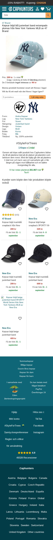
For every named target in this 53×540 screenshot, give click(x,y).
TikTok (38, 419)
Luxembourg (32, 511)
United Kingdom (17, 532)
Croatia (12, 484)
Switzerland (37, 525)
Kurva (18, 131)
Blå (16, 134)
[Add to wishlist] (20, 209)
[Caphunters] (15, 9)
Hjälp (14, 412)
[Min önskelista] (42, 8)
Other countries (36, 532)
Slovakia (42, 518)
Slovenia (14, 525)
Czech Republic (36, 484)
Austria (11, 478)
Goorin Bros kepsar (26, 369)
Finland (22, 498)
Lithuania (19, 511)
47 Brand (6, 23)
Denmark (14, 491)
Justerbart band (22, 124)
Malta (44, 511)
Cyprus (22, 484)
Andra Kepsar (21, 116)
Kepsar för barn (26, 376)
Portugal (20, 518)
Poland (10, 518)
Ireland (33, 505)
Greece (13, 505)
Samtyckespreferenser (16, 432)
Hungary (23, 505)
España (40, 491)
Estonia (13, 498)
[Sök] (48, 15)
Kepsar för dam (26, 372)
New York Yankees (23, 119)
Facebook (38, 425)
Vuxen (18, 121)
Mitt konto (14, 419)
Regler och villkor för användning (14, 442)
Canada (43, 478)
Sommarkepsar (26, 361)
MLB (17, 129)
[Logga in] (37, 8)
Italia (41, 505)
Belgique (21, 478)
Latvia (9, 511)
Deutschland (27, 491)
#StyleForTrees (13, 425)
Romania (31, 518)
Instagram (38, 432)
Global (41, 498)
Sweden (25, 525)
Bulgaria (32, 478)
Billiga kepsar (27, 365)
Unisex (18, 126)
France (32, 498)
